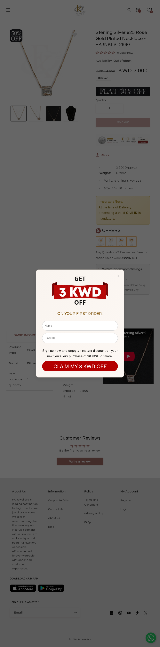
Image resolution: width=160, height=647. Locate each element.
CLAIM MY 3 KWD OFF (80, 366)
